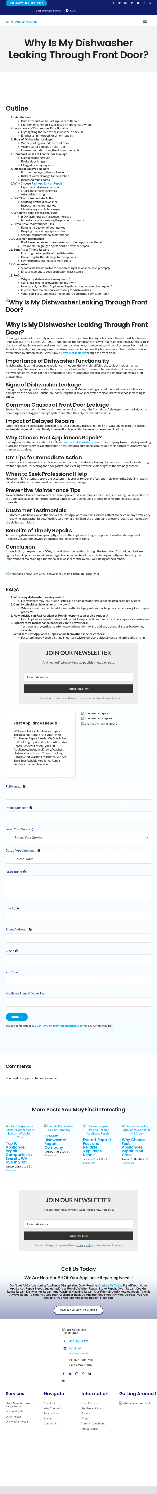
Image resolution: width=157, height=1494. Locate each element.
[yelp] (150, 3)
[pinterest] (132, 3)
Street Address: (17, 929)
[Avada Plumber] (21, 21)
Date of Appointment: (21, 850)
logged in (28, 1078)
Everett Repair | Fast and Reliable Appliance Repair (97, 1147)
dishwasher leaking (72, 352)
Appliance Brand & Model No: (25, 993)
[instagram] (125, 3)
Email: (11, 908)
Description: (14, 871)
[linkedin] (144, 3)
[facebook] (113, 3)
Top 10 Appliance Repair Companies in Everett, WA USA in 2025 (19, 1153)
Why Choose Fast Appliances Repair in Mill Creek (134, 1147)
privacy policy (84, 698)
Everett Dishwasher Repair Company (55, 1141)
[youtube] (138, 3)
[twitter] (119, 3)
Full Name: (14, 786)
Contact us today (110, 1285)
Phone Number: (17, 807)
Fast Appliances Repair (47, 183)
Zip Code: (12, 972)
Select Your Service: (19, 829)
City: (10, 951)
